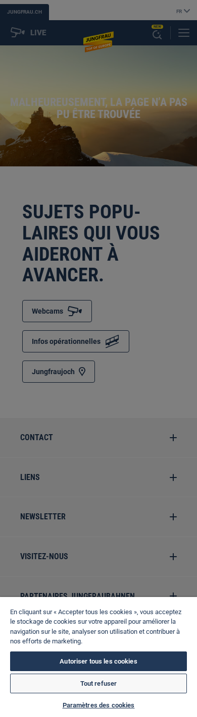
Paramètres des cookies (99, 705)
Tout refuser (98, 683)
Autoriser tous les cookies (98, 661)
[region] (98, 657)
